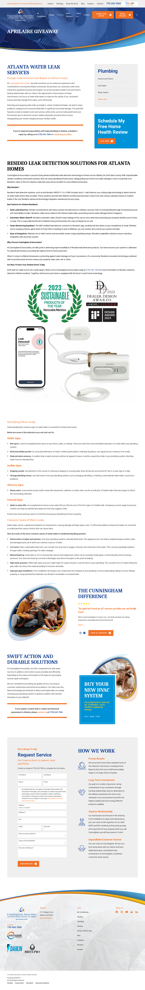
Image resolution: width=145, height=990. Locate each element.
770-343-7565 (113, 3)
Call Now (104, 141)
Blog (82, 4)
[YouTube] (126, 912)
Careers (50, 4)
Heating (80, 917)
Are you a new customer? (27, 833)
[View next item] (84, 633)
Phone (21, 782)
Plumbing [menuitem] (60, 15)
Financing (59, 4)
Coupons (90, 4)
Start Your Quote (101, 15)
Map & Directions (46, 918)
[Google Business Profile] (131, 912)
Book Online (122, 15)
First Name (22, 775)
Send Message (26, 864)
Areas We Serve (72, 4)
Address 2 (22, 812)
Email (92, 717)
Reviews (100, 4)
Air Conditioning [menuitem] (41, 14)
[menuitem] (116, 79)
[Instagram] (122, 912)
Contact (80, 949)
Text (86, 717)
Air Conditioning (82, 912)
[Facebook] (117, 912)
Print (98, 717)
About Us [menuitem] (79, 14)
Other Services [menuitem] (69, 14)
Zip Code (47, 826)
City (20, 819)
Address (21, 805)
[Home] (20, 15)
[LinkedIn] (136, 912)
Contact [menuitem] (87, 15)
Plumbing (80, 921)
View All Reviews (99, 633)
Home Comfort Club (84, 931)
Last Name (47, 775)
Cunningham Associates (19, 83)
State (20, 826)
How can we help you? (26, 848)
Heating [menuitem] (51, 15)
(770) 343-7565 (44, 134)
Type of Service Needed (27, 841)
